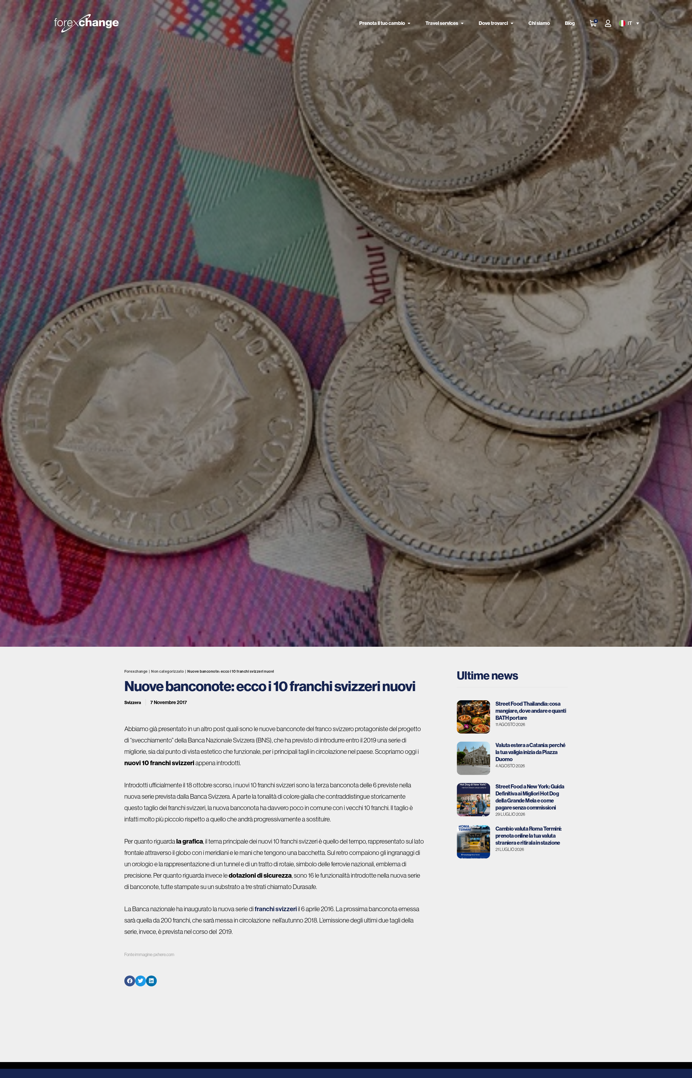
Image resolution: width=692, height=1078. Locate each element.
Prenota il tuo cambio (382, 23)
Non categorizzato (167, 671)
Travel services (441, 23)
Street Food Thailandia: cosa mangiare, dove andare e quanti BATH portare (530, 710)
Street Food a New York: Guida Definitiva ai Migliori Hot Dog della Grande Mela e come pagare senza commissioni (529, 797)
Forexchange (136, 671)
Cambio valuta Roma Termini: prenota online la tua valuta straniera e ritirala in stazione (528, 835)
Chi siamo (539, 23)
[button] (628, 23)
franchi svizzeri (276, 909)
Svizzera (132, 702)
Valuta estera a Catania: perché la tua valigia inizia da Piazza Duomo (530, 752)
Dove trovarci (493, 23)
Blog (570, 23)
